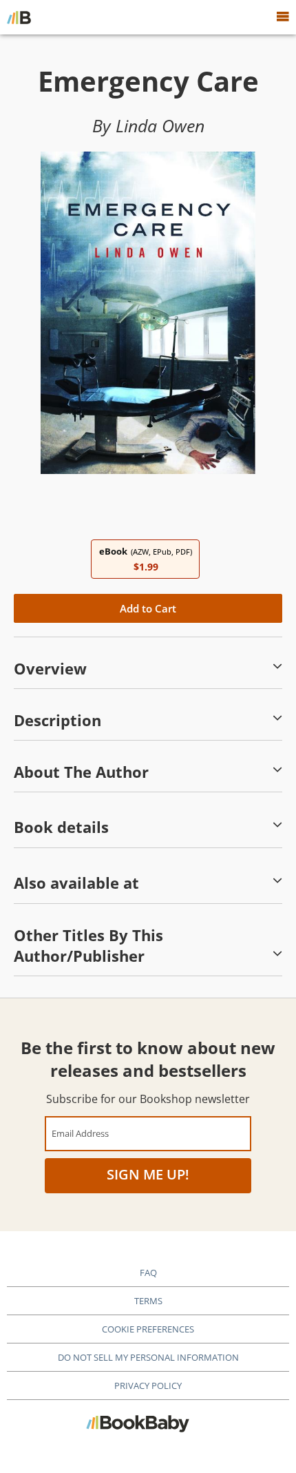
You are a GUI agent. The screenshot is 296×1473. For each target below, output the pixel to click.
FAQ (148, 1272)
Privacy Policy (148, 1385)
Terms (148, 1301)
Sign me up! (148, 1174)
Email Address (80, 1133)
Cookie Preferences (148, 1329)
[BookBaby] (19, 17)
